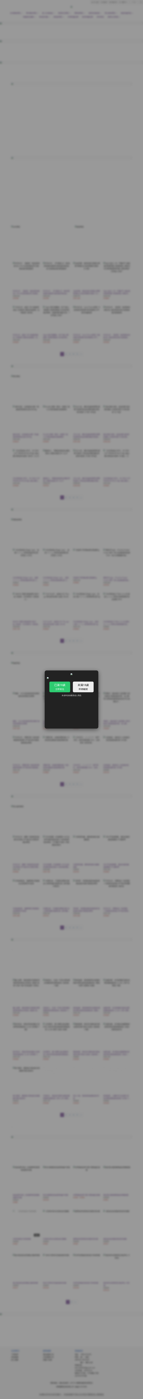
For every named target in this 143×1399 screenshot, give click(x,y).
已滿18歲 (59, 687)
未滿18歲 (83, 687)
